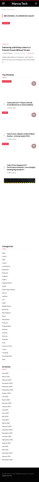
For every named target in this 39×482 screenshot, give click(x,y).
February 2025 (6, 380)
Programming (6, 326)
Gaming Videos (7, 283)
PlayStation (7, 81)
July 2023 (5, 410)
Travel (4, 349)
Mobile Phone (6, 306)
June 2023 (5, 413)
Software (5, 339)
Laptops (4, 296)
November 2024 (7, 386)
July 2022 (5, 446)
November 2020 (7, 460)
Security (4, 333)
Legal (4, 303)
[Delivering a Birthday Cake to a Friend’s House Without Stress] (19, 32)
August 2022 (6, 443)
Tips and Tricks (7, 346)
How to (4, 293)
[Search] (36, 3)
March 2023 (6, 423)
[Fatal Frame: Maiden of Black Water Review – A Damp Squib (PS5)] (19, 121)
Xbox (3, 359)
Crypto (4, 263)
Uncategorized (7, 356)
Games (5, 112)
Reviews (5, 144)
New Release (6, 313)
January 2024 (6, 406)
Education (5, 269)
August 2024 (6, 393)
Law (3, 299)
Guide (4, 286)
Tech (3, 343)
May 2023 (5, 416)
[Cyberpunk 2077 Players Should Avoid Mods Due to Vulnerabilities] (19, 90)
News (4, 316)
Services (5, 336)
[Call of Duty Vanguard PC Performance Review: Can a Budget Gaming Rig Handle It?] (19, 152)
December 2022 (7, 430)
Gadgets (5, 276)
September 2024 (7, 390)
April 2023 (5, 420)
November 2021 (7, 453)
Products (5, 323)
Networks (5, 309)
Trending (6, 23)
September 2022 (7, 440)
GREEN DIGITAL (7, 476)
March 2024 (6, 400)
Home (4, 9)
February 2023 (6, 426)
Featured (5, 273)
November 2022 (7, 433)
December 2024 (7, 383)
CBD (3, 259)
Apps (4, 253)
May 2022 (5, 450)
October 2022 (6, 436)
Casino (4, 256)
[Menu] (3, 3)
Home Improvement (8, 289)
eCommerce (6, 266)
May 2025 (5, 373)
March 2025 (6, 376)
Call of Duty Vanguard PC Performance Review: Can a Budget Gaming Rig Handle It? (21, 167)
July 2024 (5, 396)
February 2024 (6, 403)
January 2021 (6, 456)
